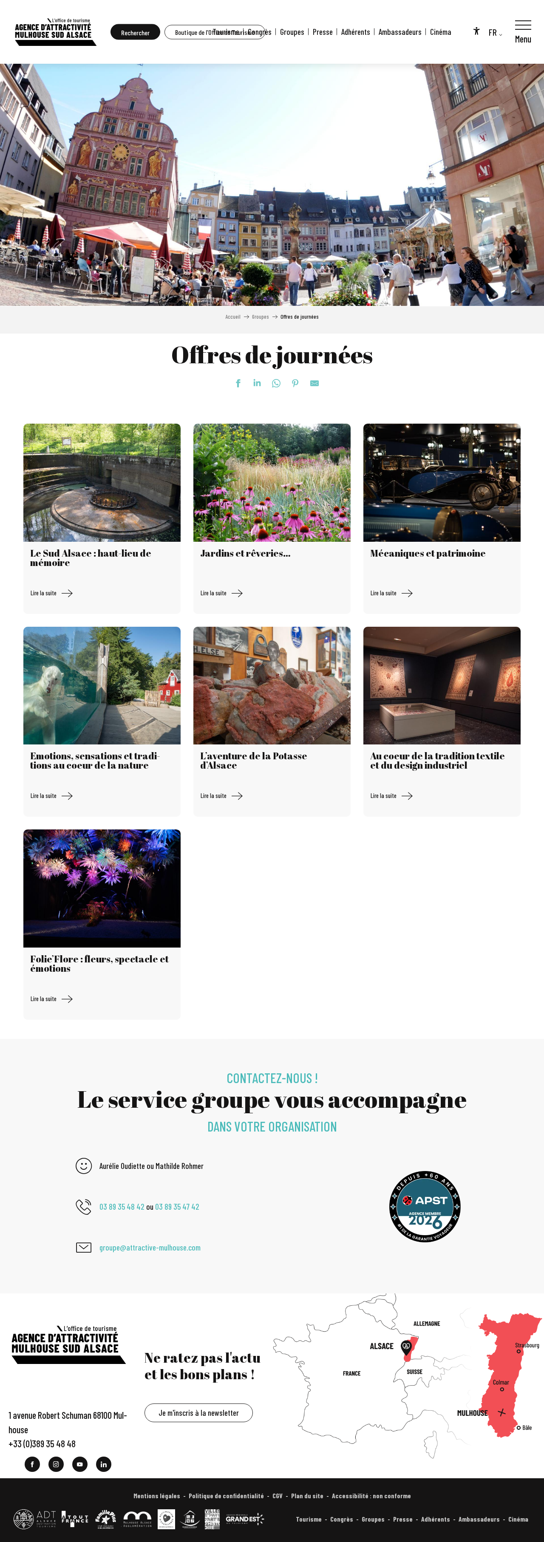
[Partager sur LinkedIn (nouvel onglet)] (253, 383)
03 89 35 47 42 (177, 1206)
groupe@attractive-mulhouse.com (150, 1247)
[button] (135, 32)
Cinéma (440, 32)
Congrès (260, 32)
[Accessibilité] (476, 30)
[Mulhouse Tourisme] (55, 32)
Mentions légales (156, 1495)
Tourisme (225, 32)
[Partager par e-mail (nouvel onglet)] (310, 383)
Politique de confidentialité (226, 1495)
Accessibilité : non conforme (371, 1495)
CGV (277, 1495)
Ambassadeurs (400, 32)
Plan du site (307, 1495)
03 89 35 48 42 (121, 1206)
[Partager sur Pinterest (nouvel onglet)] (291, 383)
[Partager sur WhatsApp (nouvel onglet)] (272, 383)
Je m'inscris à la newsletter (199, 1413)
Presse (323, 32)
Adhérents (355, 32)
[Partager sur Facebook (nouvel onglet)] (234, 383)
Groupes (292, 32)
